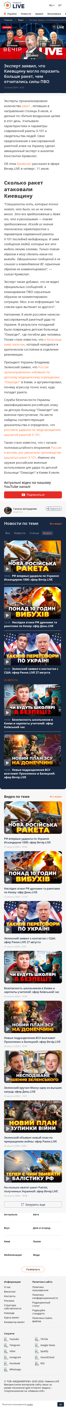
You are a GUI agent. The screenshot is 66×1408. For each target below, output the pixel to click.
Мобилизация (13, 1254)
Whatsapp (15, 1369)
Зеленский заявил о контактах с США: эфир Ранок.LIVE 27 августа (31, 670)
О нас (7, 1287)
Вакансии (9, 1291)
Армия (39, 13)
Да (60, 1404)
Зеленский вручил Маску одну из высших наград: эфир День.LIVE (33, 1089)
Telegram (14, 1345)
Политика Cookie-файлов (42, 1319)
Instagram (15, 1357)
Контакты (9, 1296)
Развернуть (33, 1269)
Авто (36, 1214)
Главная (8, 20)
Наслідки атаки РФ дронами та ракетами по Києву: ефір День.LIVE (30, 624)
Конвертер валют (14, 1322)
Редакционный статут (41, 1304)
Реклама (9, 1300)
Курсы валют (11, 1317)
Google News (47, 1345)
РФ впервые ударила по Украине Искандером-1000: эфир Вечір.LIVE (31, 577)
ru (50, 5)
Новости (26, 13)
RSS (42, 1363)
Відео (21, 20)
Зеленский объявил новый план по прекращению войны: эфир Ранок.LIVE (30, 1139)
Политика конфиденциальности (45, 1296)
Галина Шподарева (25, 508)
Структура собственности (12, 1307)
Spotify (44, 1351)
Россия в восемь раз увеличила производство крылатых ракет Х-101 (32, 453)
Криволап (24, 164)
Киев (7, 1241)
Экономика (54, 13)
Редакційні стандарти (38, 1312)
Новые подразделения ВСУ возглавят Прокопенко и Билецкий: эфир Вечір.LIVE (29, 773)
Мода (36, 1254)
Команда (9, 1313)
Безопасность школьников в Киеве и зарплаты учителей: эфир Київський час (28, 723)
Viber (12, 1351)
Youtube (14, 1339)
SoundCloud (47, 1357)
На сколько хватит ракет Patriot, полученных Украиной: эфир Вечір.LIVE (31, 1189)
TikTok (44, 1339)
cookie (30, 1404)
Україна (12, 13)
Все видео (56, 523)
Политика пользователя (40, 1288)
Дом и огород (41, 1228)
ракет (26, 106)
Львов (37, 1241)
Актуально (10, 1214)
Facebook (14, 1363)
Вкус (7, 1228)
